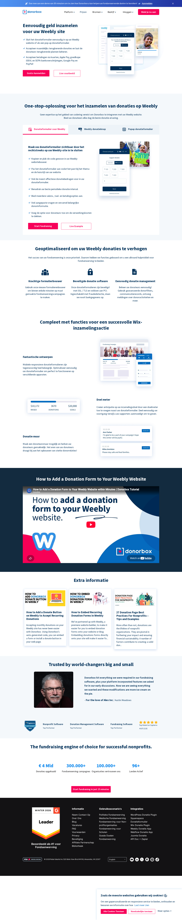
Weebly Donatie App (141, 828)
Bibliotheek (77, 846)
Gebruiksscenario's (110, 808)
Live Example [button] (76, 226)
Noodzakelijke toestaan (141, 911)
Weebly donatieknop (95, 129)
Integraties (137, 808)
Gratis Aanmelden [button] (36, 73)
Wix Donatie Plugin (140, 825)
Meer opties (163, 910)
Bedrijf (111, 12)
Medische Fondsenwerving (112, 818)
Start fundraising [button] (43, 226)
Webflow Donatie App (142, 832)
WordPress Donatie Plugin (144, 814)
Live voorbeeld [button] (67, 73)
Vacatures (77, 825)
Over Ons (76, 818)
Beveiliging (77, 839)
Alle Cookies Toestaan (113, 911)
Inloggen (127, 12)
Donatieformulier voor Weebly (49, 129)
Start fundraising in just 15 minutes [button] (91, 789)
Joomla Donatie (139, 835)
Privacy (75, 835)
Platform (68, 12)
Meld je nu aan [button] (148, 12)
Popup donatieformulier (140, 129)
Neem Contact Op (81, 814)
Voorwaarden (78, 832)
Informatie (78, 808)
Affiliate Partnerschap (83, 842)
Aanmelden (147, 3)
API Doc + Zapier (139, 839)
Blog (74, 821)
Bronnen (96, 12)
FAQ (74, 828)
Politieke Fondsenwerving (112, 814)
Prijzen (83, 12)
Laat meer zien (141, 905)
